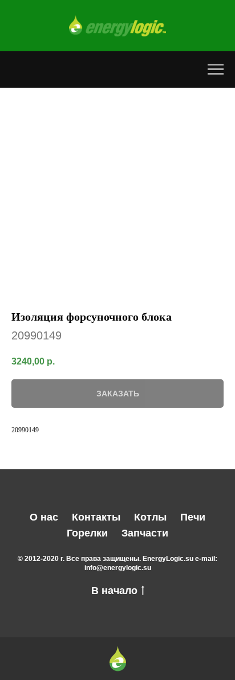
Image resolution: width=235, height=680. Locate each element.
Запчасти (144, 533)
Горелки (87, 533)
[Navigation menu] (216, 69)
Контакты (96, 517)
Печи (192, 517)
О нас (44, 517)
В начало (114, 590)
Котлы (150, 517)
